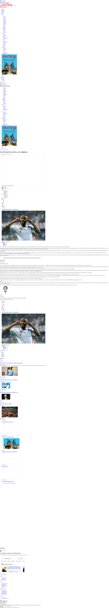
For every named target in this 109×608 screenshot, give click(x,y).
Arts (4, 105)
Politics (4, 16)
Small (6, 190)
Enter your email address (3, 601)
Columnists (4, 49)
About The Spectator (4, 583)
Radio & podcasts (5, 109)
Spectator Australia (4, 590)
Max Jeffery (1, 361)
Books (4, 34)
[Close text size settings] (2, 188)
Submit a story (4, 579)
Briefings (4, 95)
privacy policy (18, 607)
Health (4, 46)
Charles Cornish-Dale (3, 378)
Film (4, 36)
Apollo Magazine (4, 591)
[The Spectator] (7, 5)
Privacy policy (4, 584)
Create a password (2, 603)
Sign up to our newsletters (5, 598)
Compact (6, 194)
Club (2, 13)
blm (2, 353)
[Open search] (2, 83)
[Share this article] (2, 202)
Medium (7, 191)
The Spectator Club (4, 594)
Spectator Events (4, 593)
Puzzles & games (5, 53)
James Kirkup (2, 296)
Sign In (14, 5)
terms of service (12, 607)
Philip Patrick (2, 402)
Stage (4, 39)
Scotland (4, 32)
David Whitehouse (4, 435)
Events (3, 12)
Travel (4, 43)
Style (4, 45)
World (4, 30)
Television (4, 38)
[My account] (15, 5)
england (3, 354)
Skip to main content (3, 0)
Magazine (4, 19)
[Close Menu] (1, 83)
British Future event (68, 272)
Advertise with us (4, 578)
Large (6, 193)
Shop (4, 98)
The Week (4, 47)
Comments (4, 198)
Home (2, 8)
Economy (4, 31)
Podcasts (4, 23)
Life (2, 40)
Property (4, 115)
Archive (3, 14)
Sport (4, 44)
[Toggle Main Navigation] (1, 5)
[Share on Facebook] (3, 200)
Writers (3, 9)
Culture (3, 33)
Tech (4, 18)
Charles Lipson (4, 420)
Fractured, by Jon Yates (45, 266)
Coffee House (3, 99)
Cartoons (4, 52)
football (3, 356)
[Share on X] (3, 201)
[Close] (1, 551)
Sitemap (3, 587)
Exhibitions (4, 35)
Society (4, 29)
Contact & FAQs (4, 577)
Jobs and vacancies (4, 586)
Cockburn (4, 17)
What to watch (5, 41)
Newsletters (3, 10)
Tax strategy (3, 585)
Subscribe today (4, 597)
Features (4, 48)
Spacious (7, 197)
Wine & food (5, 42)
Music (4, 108)
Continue (1, 606)
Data (4, 102)
